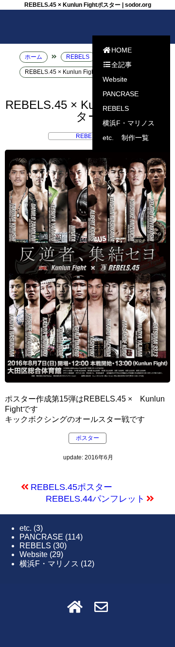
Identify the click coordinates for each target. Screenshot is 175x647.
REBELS (116, 108)
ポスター (87, 438)
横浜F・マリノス (129, 123)
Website (115, 79)
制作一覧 (135, 137)
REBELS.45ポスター (71, 487)
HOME (121, 50)
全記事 (121, 65)
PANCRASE (121, 94)
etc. (108, 137)
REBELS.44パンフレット (95, 499)
